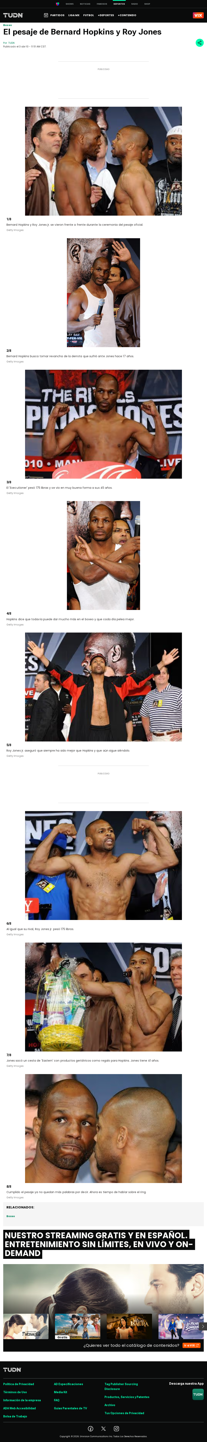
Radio (134, 4)
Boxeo (7, 25)
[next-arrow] (203, 1326)
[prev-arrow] (0, 1326)
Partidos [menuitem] (57, 15)
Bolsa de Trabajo (15, 1416)
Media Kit (60, 1392)
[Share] (200, 43)
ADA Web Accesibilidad (19, 1408)
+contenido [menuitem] (127, 15)
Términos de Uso (15, 1392)
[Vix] (198, 15)
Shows (70, 4)
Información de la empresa (22, 1400)
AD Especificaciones (68, 1384)
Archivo (110, 1405)
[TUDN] (13, 15)
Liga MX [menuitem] (73, 15)
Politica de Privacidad (18, 1384)
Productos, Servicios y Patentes (127, 1397)
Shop (147, 4)
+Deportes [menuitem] (106, 15)
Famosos (102, 4)
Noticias (85, 4)
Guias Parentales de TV (70, 1408)
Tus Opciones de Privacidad (124, 1413)
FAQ (56, 1400)
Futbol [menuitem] (88, 15)
